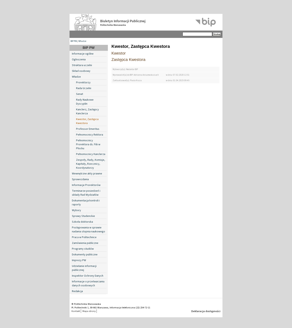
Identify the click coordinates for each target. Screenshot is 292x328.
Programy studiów (83, 249)
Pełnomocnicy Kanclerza (90, 154)
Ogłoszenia (79, 60)
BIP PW (74, 41)
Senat (79, 94)
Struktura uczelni (82, 65)
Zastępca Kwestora (128, 59)
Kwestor (118, 53)
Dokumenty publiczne (85, 255)
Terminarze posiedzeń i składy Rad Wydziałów (86, 193)
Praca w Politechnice (84, 237)
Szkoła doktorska (82, 222)
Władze (82, 41)
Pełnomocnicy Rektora (89, 135)
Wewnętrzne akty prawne (87, 174)
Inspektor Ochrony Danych (87, 276)
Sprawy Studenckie (83, 216)
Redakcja (77, 291)
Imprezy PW (79, 260)
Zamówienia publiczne (85, 243)
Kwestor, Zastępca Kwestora (87, 121)
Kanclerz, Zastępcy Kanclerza (87, 111)
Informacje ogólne (83, 54)
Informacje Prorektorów (86, 185)
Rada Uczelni (83, 88)
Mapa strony (89, 311)
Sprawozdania (80, 179)
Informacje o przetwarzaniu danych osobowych (88, 284)
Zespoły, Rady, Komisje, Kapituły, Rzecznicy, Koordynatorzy (90, 164)
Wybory (76, 210)
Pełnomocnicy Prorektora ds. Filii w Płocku (88, 144)
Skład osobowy (81, 71)
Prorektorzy (83, 83)
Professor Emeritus (87, 129)
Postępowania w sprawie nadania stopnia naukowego (88, 230)
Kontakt (76, 311)
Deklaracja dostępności (205, 311)
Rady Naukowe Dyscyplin (85, 102)
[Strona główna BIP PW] (146, 22)
